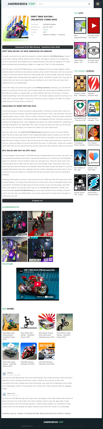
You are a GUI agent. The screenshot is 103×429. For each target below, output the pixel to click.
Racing (45, 29)
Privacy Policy (45, 426)
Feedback (54, 426)
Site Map (36, 426)
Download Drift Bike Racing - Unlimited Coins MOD (37, 47)
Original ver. (37, 201)
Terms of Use (76, 426)
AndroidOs (21, 4)
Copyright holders (65, 426)
